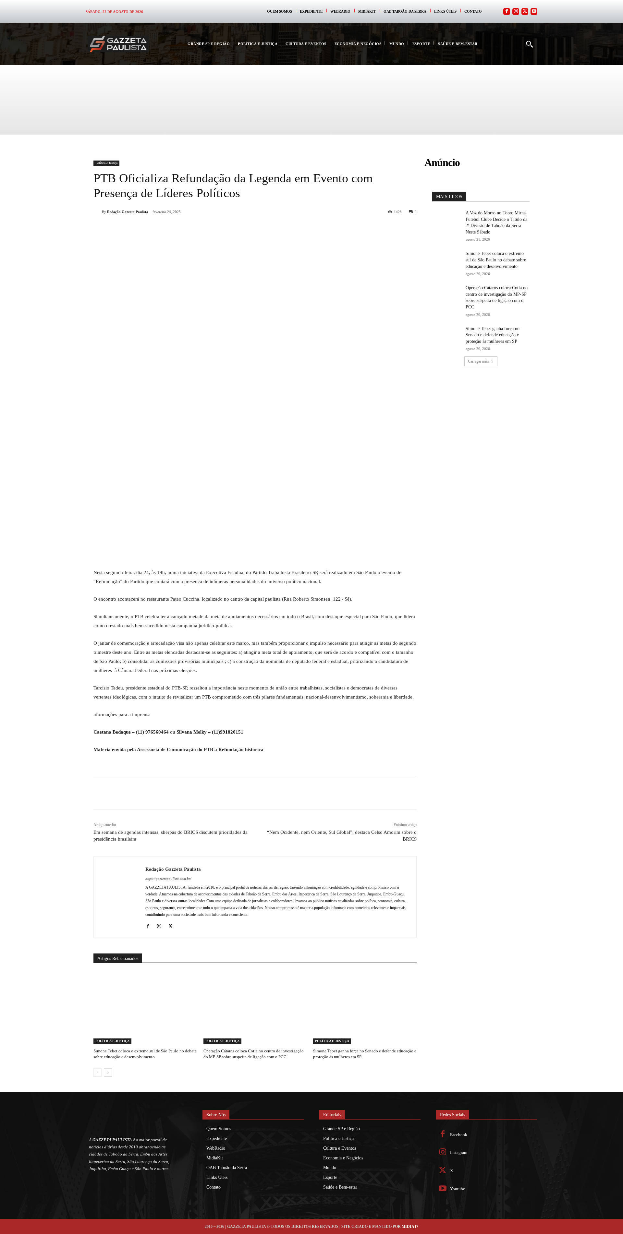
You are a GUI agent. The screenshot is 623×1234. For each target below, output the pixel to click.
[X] (166, 228)
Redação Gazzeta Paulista (127, 212)
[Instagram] (515, 11)
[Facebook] (506, 11)
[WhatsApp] (181, 228)
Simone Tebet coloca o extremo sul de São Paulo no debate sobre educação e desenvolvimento (496, 260)
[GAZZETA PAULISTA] (118, 44)
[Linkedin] (196, 228)
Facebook (458, 1134)
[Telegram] (211, 228)
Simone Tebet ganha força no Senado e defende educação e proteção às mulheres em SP (492, 335)
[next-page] (108, 1072)
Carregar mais (478, 361)
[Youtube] (534, 11)
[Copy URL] (226, 228)
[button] (529, 44)
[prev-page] (97, 1072)
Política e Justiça (106, 163)
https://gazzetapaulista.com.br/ (168, 879)
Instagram (458, 1152)
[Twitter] (524, 11)
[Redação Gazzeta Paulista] (97, 212)
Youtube (457, 1188)
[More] (242, 228)
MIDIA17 (410, 1226)
